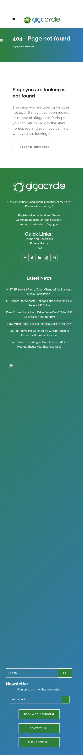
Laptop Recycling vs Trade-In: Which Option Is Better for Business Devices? (39, 333)
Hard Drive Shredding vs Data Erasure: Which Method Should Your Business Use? (39, 344)
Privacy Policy (39, 243)
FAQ (39, 247)
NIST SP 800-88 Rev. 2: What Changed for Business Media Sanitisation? (39, 292)
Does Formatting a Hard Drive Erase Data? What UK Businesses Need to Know (39, 314)
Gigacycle (18, 46)
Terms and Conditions (39, 238)
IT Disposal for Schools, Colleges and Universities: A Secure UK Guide (39, 303)
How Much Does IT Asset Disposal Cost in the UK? (39, 323)
